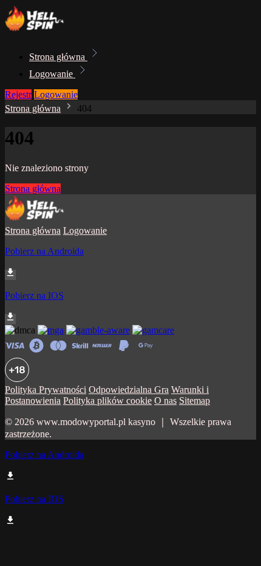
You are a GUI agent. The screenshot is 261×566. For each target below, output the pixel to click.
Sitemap (194, 400)
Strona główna (58, 57)
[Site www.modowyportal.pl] (46, 30)
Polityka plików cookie (107, 400)
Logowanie (52, 74)
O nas (165, 400)
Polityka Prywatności (45, 389)
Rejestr (18, 94)
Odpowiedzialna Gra (129, 389)
